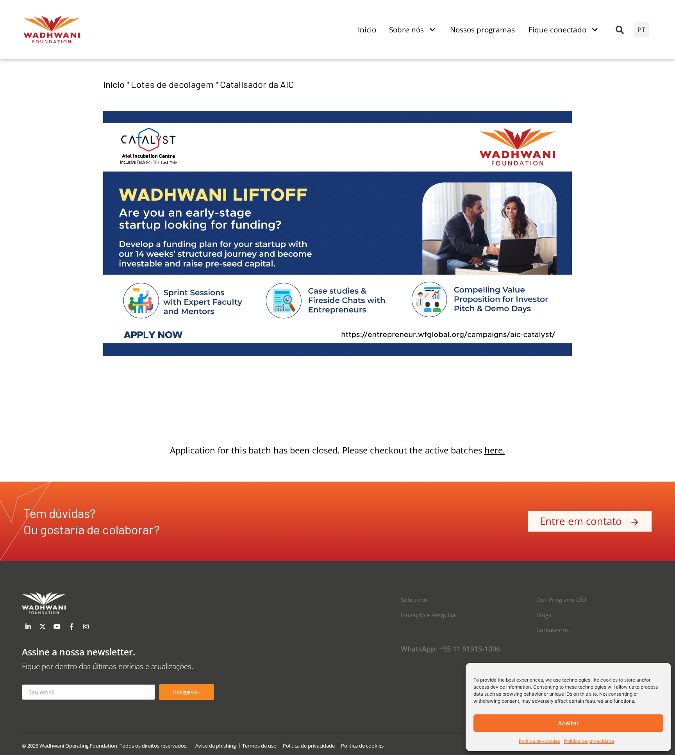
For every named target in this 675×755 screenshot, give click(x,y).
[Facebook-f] (71, 626)
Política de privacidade (589, 741)
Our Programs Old (561, 599)
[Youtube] (57, 626)
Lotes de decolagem (172, 84)
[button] (620, 30)
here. (494, 450)
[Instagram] (86, 626)
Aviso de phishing (215, 746)
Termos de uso (259, 746)
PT (641, 30)
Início (114, 84)
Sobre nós (414, 599)
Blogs (543, 615)
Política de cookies (539, 741)
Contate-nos (552, 630)
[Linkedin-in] (28, 626)
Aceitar (568, 723)
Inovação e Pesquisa (428, 615)
